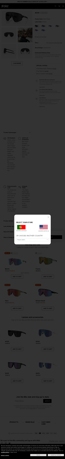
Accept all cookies (56, 455)
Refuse (38, 455)
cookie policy (5, 452)
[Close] (48, 217)
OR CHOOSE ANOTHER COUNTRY (29, 235)
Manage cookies (5, 455)
